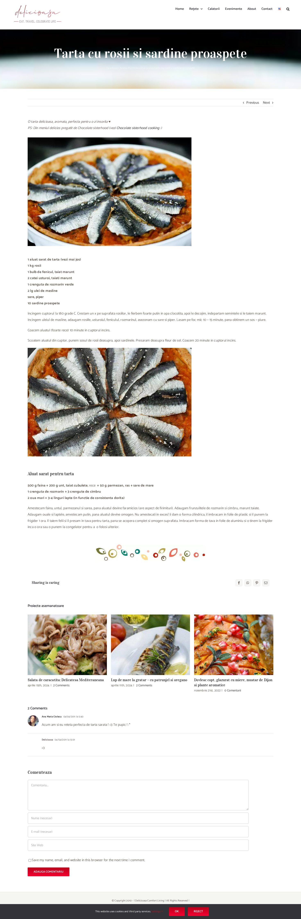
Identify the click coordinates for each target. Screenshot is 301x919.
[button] (288, 8)
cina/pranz (146, 68)
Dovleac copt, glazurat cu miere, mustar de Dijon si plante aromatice (234, 645)
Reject (198, 911)
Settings (156, 911)
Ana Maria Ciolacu (52, 717)
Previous (252, 103)
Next (266, 103)
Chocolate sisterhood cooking (138, 128)
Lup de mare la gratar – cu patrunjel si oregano (151, 645)
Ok (177, 911)
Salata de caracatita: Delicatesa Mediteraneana (67, 645)
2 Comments (61, 685)
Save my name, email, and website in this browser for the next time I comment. (88, 860)
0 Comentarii (232, 690)
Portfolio (133, 68)
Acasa (123, 68)
